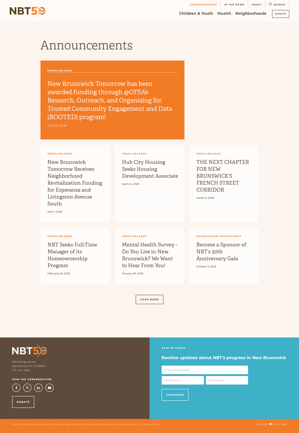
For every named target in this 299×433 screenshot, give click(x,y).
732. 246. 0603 (21, 370)
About (257, 4)
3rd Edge (281, 424)
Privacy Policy (151, 424)
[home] (27, 11)
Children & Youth (196, 13)
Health (224, 13)
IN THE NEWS (234, 4)
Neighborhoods (250, 13)
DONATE (280, 13)
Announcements (203, 4)
